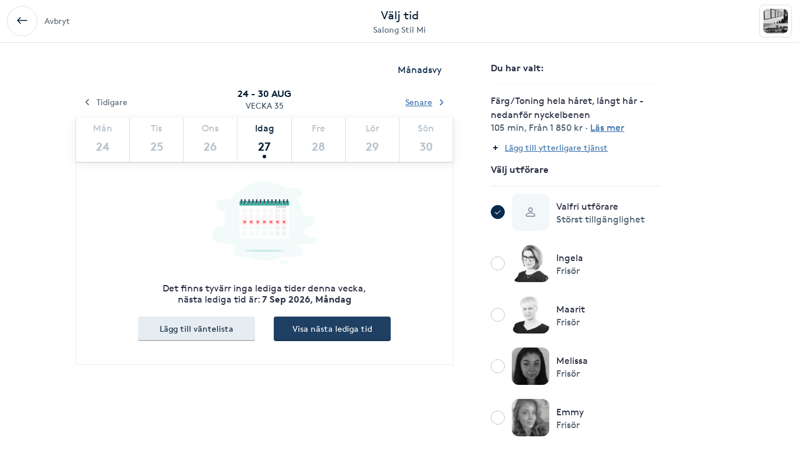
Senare (418, 102)
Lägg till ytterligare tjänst (556, 147)
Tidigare (112, 102)
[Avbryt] (22, 21)
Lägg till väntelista (196, 329)
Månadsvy (420, 69)
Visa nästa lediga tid (332, 329)
